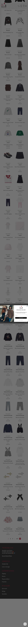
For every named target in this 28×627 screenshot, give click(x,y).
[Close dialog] (27, 306)
